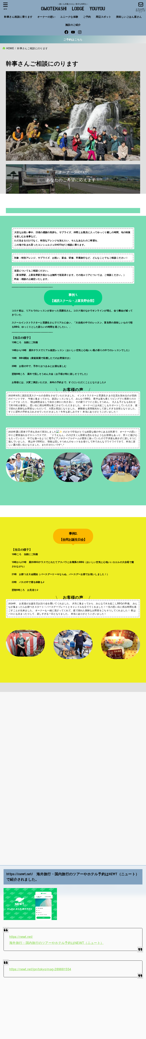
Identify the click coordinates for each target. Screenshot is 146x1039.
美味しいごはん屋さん (129, 16)
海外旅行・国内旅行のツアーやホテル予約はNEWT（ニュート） (56, 942)
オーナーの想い (46, 16)
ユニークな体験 (69, 16)
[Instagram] (80, 32)
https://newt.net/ (21, 936)
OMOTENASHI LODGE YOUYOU (73, 9)
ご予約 (87, 16)
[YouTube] (73, 32)
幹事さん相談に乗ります (18, 16)
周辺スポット (103, 16)
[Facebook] (66, 32)
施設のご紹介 (73, 24)
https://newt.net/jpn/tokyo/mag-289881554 (40, 969)
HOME (10, 48)
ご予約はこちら (72, 39)
